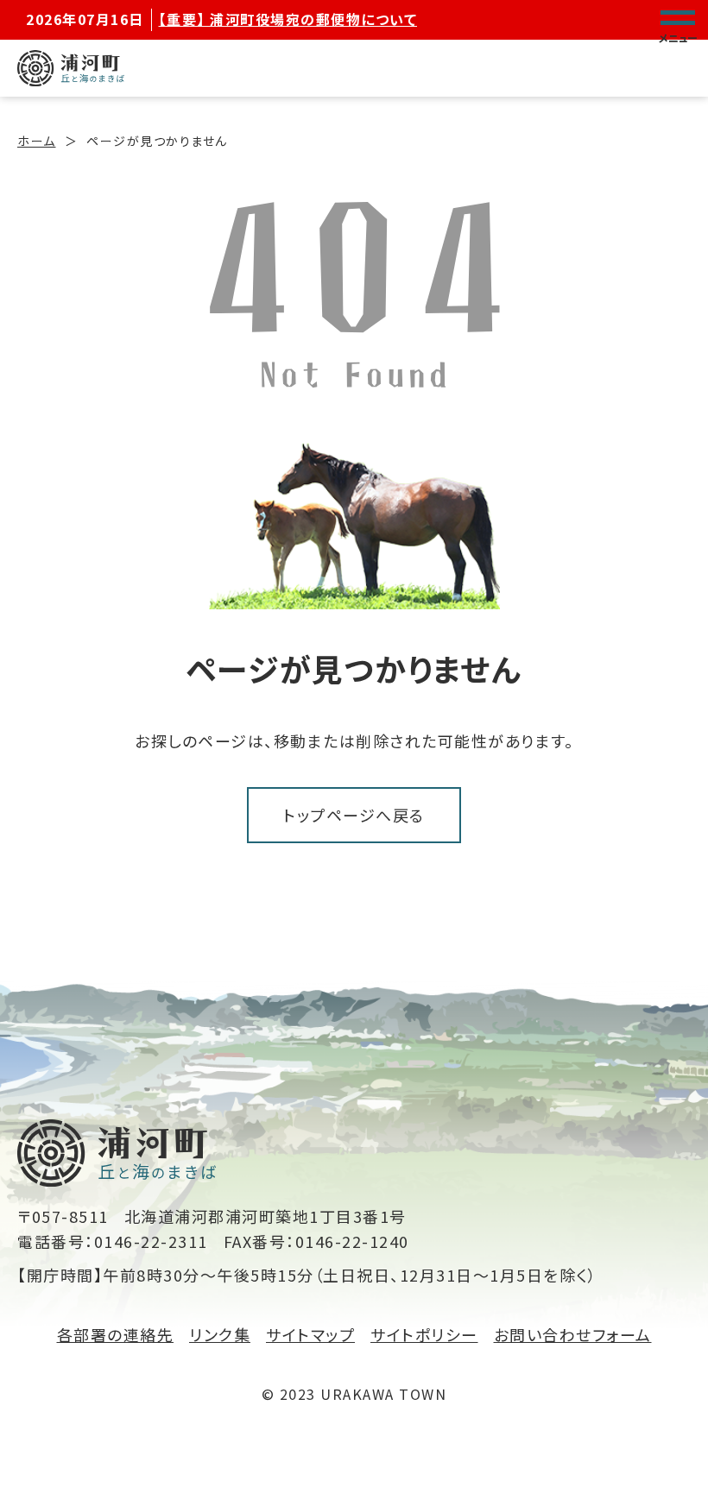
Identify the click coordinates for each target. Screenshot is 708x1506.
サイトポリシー (424, 1334)
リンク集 (219, 1334)
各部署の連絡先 (115, 1334)
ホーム (36, 140)
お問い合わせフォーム (573, 1334)
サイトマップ (310, 1334)
